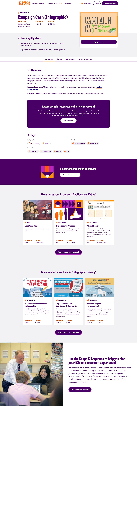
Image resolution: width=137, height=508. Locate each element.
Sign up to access (99, 42)
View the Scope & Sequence (80, 389)
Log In (97, 3)
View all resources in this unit (68, 252)
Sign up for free (68, 120)
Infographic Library (24, 27)
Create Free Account (110, 3)
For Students (87, 3)
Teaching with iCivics (54, 3)
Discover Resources (38, 3)
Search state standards (70, 175)
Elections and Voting (24, 24)
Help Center (68, 3)
